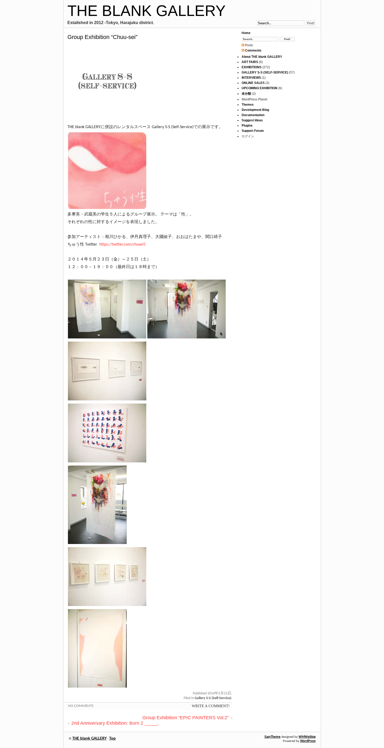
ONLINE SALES (253, 83)
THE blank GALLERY (146, 10)
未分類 (246, 93)
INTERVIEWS (251, 78)
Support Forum (253, 131)
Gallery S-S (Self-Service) (213, 698)
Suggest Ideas (252, 120)
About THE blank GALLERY (262, 57)
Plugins (247, 125)
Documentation (253, 115)
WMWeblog (307, 737)
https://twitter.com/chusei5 (122, 244)
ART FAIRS (250, 62)
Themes (248, 104)
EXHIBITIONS (251, 67)
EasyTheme (273, 737)
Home (246, 33)
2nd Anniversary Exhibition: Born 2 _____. (115, 723)
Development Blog (255, 110)
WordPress (308, 741)
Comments (252, 50)
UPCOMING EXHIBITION (259, 88)
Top (112, 738)
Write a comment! (211, 706)
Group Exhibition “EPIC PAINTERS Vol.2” (185, 717)
